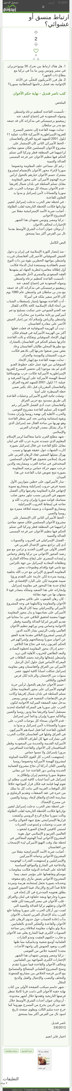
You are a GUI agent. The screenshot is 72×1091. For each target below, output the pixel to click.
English (63, 2)
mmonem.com (32, 1089)
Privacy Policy (54, 1089)
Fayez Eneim (47, 1059)
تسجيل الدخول (10, 2)
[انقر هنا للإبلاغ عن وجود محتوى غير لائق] (38, 58)
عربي (51, 2)
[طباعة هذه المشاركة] (34, 58)
